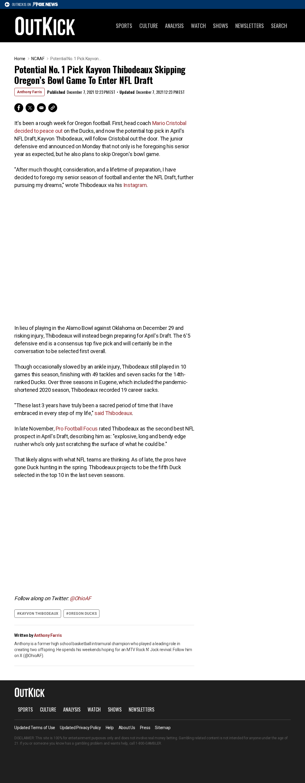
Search (279, 25)
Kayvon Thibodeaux (38, 614)
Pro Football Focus (77, 428)
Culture (148, 25)
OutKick (45, 25)
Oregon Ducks (83, 614)
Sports (124, 25)
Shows (220, 25)
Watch (198, 25)
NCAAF (37, 58)
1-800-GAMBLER (148, 743)
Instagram (135, 185)
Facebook (18, 107)
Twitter (30, 107)
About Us (127, 727)
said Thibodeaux (113, 413)
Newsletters (249, 25)
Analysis (174, 25)
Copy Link (52, 107)
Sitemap (162, 727)
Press (145, 727)
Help (110, 727)
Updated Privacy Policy (80, 727)
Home (19, 58)
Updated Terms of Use (34, 727)
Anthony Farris (29, 92)
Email (41, 107)
